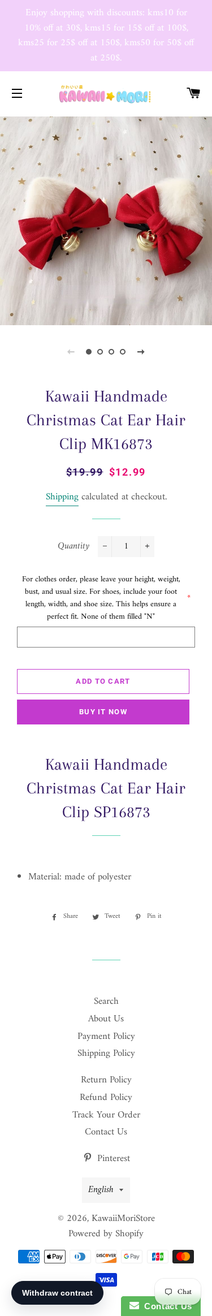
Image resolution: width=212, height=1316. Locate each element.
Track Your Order (106, 1115)
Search (106, 1001)
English (101, 1189)
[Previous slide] (71, 351)
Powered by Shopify (106, 1234)
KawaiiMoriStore (123, 1218)
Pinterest (112, 1158)
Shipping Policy (106, 1053)
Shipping (62, 497)
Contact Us (106, 1132)
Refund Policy (106, 1097)
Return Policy (106, 1080)
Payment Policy (106, 1036)
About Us (106, 1019)
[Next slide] (141, 351)
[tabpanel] (106, 220)
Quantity (73, 546)
